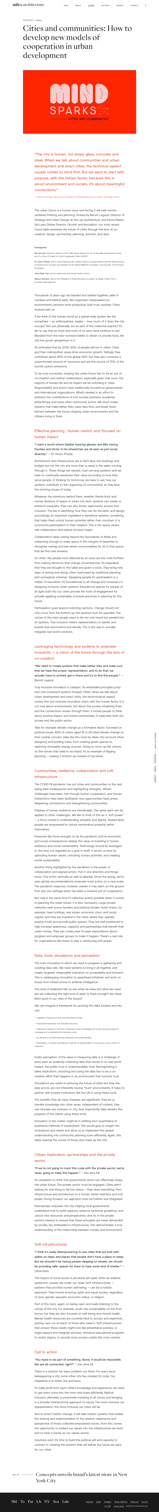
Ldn (65, 1501)
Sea (56, 1501)
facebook (89, 1501)
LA (38, 1501)
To (22, 1501)
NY (47, 1501)
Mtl (14, 1501)
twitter (98, 1501)
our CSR (107, 1506)
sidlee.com (134, 1501)
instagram (107, 1501)
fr (145, 5)
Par (30, 1501)
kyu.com (144, 1501)
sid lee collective (120, 1501)
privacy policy (119, 1506)
